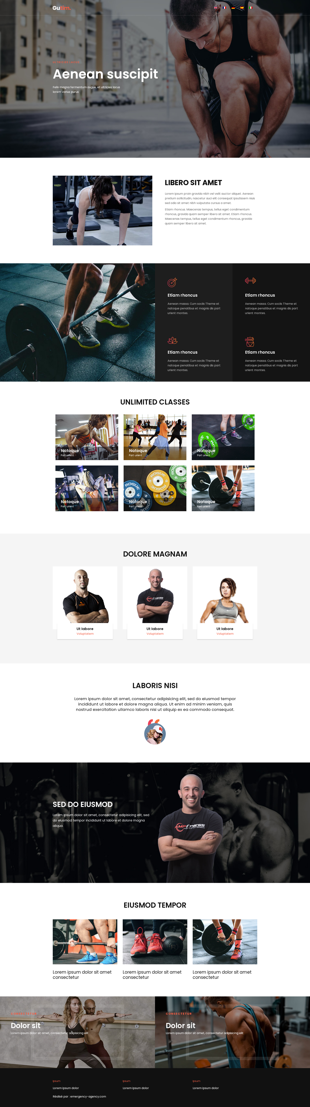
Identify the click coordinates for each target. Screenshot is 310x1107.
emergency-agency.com (88, 1096)
